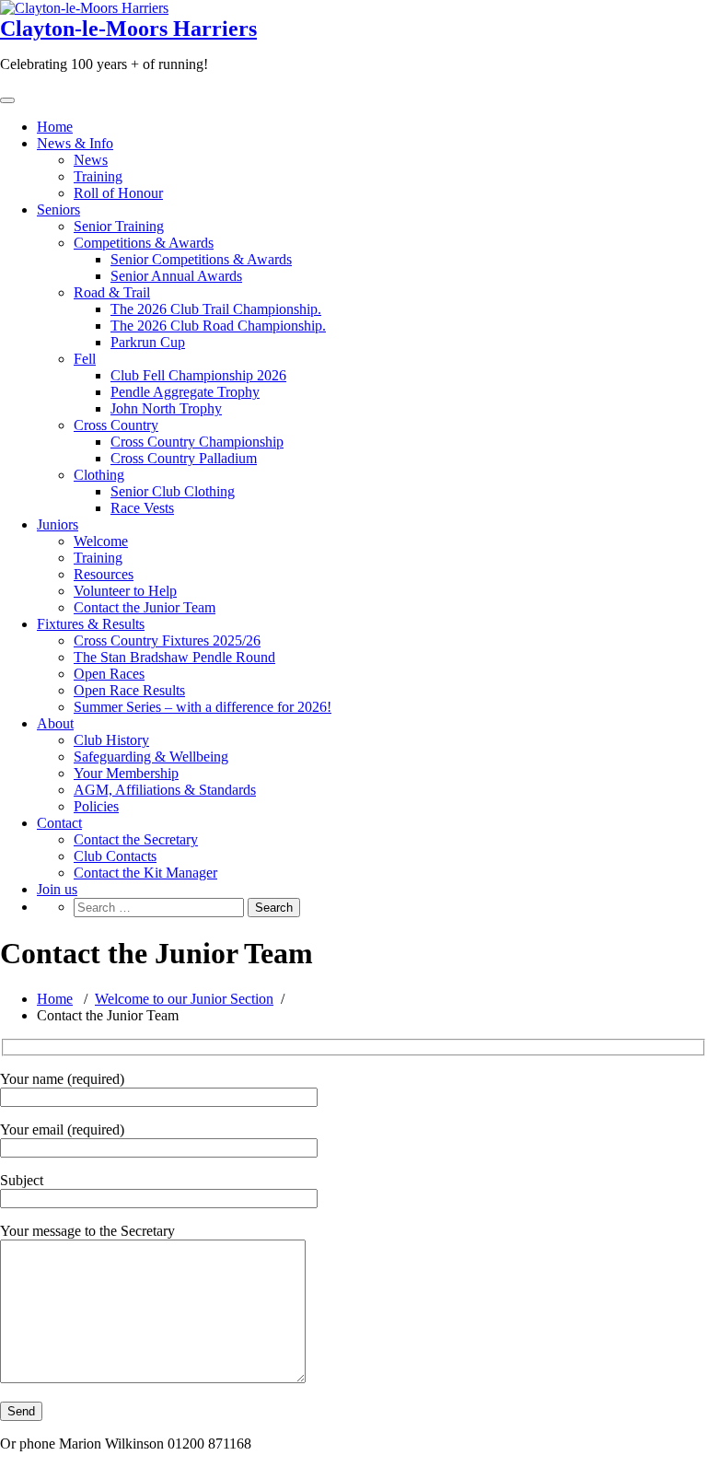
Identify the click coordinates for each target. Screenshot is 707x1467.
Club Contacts (115, 856)
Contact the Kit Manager (145, 872)
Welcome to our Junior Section (184, 999)
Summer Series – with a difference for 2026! (202, 707)
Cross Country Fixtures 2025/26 (167, 640)
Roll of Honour (118, 193)
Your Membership (126, 773)
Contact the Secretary (136, 839)
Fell (85, 359)
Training (98, 176)
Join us (57, 889)
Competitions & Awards (144, 242)
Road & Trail (112, 292)
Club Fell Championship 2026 (198, 375)
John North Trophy (166, 408)
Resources (103, 574)
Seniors (58, 209)
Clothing (99, 475)
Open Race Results (129, 690)
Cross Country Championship (197, 441)
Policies (96, 806)
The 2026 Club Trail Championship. (215, 309)
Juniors (57, 524)
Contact (59, 823)
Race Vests (142, 508)
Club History (111, 740)
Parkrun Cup (147, 342)
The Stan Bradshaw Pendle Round (174, 657)
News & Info (75, 143)
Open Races (109, 673)
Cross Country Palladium (183, 458)
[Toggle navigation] (7, 100)
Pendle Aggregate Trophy (185, 392)
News (91, 160)
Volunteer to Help (125, 591)
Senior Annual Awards (176, 276)
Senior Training (119, 226)
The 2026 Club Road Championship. (218, 325)
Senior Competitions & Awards (201, 259)
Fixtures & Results (91, 624)
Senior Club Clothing (172, 491)
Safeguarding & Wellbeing (151, 756)
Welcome (101, 541)
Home (55, 126)
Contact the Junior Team (144, 607)
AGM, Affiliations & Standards (165, 790)
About (55, 723)
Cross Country (116, 425)
